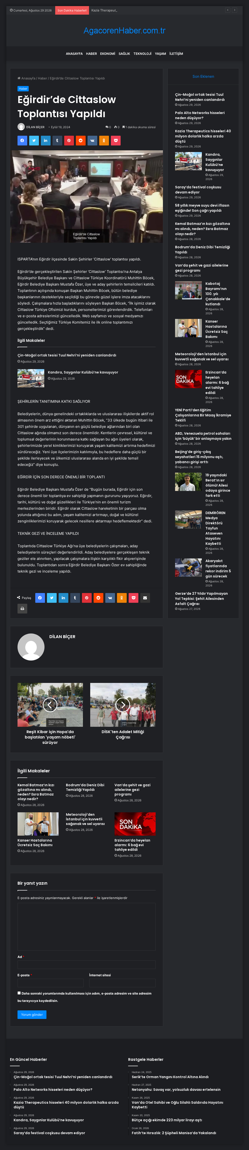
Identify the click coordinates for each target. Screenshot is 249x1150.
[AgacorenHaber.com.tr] (124, 31)
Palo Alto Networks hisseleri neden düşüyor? (200, 115)
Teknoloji (142, 54)
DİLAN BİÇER (35, 127)
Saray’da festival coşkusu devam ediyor (198, 190)
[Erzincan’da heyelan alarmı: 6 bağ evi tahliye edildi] (135, 824)
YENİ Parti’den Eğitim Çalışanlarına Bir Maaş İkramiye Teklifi (203, 415)
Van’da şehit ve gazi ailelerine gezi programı (133, 790)
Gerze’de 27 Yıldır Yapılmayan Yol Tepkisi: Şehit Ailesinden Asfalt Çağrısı (201, 598)
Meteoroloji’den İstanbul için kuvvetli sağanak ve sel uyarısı (85, 819)
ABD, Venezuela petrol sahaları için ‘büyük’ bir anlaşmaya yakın (203, 436)
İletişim (176, 54)
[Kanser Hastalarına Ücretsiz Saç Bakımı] (38, 824)
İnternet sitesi (100, 975)
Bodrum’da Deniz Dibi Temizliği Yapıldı (85, 787)
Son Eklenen (203, 76)
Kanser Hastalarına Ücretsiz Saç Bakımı (35, 842)
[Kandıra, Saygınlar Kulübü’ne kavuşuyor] (31, 378)
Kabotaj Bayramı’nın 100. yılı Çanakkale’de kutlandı (217, 294)
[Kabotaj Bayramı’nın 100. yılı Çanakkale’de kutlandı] (188, 290)
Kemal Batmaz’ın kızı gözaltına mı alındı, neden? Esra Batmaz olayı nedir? (36, 792)
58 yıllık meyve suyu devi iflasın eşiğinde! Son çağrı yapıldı (202, 208)
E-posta (25, 975)
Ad (21, 957)
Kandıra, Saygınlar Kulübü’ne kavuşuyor (83, 372)
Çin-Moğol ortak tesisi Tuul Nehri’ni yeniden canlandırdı (67, 355)
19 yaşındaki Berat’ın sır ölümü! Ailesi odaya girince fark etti (217, 485)
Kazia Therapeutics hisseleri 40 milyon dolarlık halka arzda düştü (140, 10)
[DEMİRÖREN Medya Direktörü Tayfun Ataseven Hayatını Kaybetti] (188, 519)
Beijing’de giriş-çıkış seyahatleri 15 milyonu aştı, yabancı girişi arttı (199, 456)
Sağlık (124, 54)
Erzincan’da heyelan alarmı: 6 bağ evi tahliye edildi (132, 845)
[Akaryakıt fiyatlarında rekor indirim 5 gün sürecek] (188, 567)
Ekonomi (107, 54)
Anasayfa (74, 54)
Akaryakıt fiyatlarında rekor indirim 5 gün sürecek (218, 568)
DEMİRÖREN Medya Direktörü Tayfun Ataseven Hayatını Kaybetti (215, 528)
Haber (91, 54)
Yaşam (160, 54)
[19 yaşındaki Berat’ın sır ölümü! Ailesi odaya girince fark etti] (188, 482)
